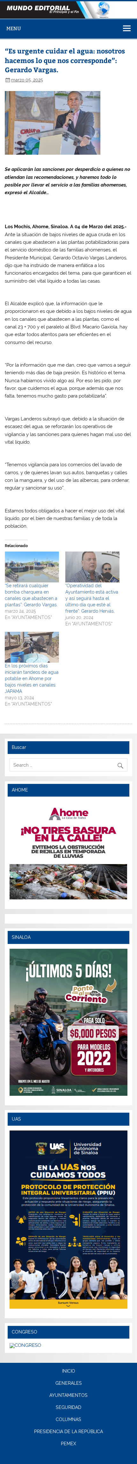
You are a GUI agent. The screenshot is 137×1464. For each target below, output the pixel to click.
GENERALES (68, 1383)
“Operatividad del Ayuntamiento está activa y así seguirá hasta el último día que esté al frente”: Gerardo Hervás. (91, 598)
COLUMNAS (68, 1420)
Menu (13, 28)
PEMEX (68, 1444)
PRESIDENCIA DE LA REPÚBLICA (68, 1432)
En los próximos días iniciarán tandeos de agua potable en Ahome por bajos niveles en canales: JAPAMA (32, 678)
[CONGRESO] (25, 1345)
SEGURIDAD (68, 1407)
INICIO (68, 1371)
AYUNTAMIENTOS (68, 1395)
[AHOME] (68, 850)
